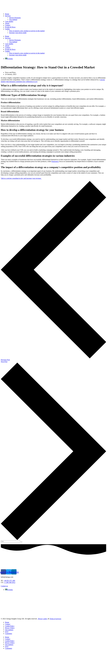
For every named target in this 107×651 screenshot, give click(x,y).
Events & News (10, 27)
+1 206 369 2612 (9, 582)
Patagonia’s (55, 161)
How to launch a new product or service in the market (27, 31)
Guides (7, 29)
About (7, 23)
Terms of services (55, 619)
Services (8, 16)
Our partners (9, 630)
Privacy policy (43, 619)
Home (7, 14)
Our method (13, 19)
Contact (7, 25)
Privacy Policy (10, 628)
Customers (8, 633)
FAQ (6, 632)
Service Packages (15, 18)
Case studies (9, 21)
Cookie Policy (9, 626)
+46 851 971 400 (9, 580)
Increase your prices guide (17, 33)
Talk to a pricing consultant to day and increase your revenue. (21, 178)
